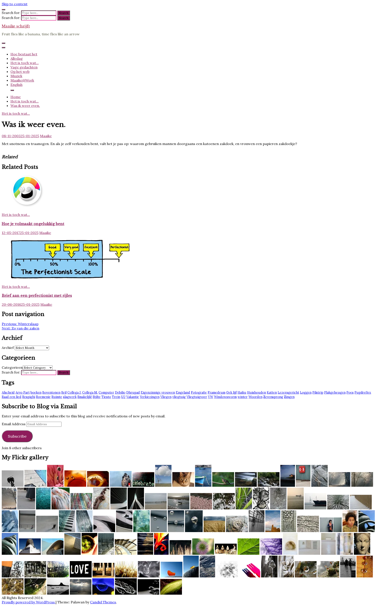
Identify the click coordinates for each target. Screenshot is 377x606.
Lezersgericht (288, 392)
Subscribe (17, 436)
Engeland (183, 392)
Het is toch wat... (16, 113)
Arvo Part (22, 392)
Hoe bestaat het (23, 54)
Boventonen (51, 392)
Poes (350, 392)
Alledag (16, 58)
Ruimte (56, 397)
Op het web (19, 71)
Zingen (289, 397)
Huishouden (256, 392)
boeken (36, 392)
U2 (123, 397)
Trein (116, 397)
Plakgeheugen (335, 392)
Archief (8, 347)
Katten (272, 392)
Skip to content (14, 4)
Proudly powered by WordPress (29, 602)
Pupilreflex (363, 392)
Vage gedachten (24, 67)
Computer (106, 392)
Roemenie (43, 397)
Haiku (242, 392)
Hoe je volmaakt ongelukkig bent (33, 224)
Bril (64, 392)
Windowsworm (225, 397)
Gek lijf (231, 392)
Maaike (46, 136)
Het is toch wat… (24, 63)
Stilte (97, 397)
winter (243, 397)
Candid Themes (103, 602)
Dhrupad (133, 392)
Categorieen (12, 367)
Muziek (16, 76)
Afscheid (8, 392)
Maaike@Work (22, 80)
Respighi (28, 397)
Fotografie (199, 392)
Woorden (255, 397)
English (16, 84)
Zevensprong (273, 397)
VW (210, 397)
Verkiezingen (149, 397)
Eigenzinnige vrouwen (158, 392)
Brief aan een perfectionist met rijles (37, 295)
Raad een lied (11, 397)
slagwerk (70, 397)
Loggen (306, 392)
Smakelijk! (84, 397)
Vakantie (132, 397)
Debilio (120, 392)
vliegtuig (179, 397)
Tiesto (106, 397)
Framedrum (216, 392)
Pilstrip (317, 392)
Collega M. (90, 392)
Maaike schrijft (16, 26)
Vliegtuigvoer (197, 397)
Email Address (14, 424)
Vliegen (165, 397)
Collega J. (74, 392)
